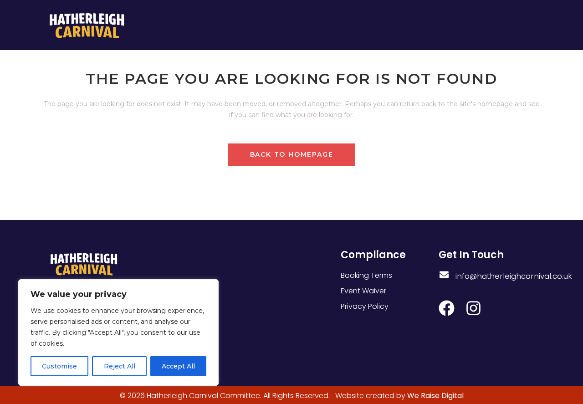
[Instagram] (473, 308)
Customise (59, 366)
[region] (118, 332)
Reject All (119, 366)
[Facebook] (447, 308)
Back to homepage (291, 154)
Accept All (178, 366)
